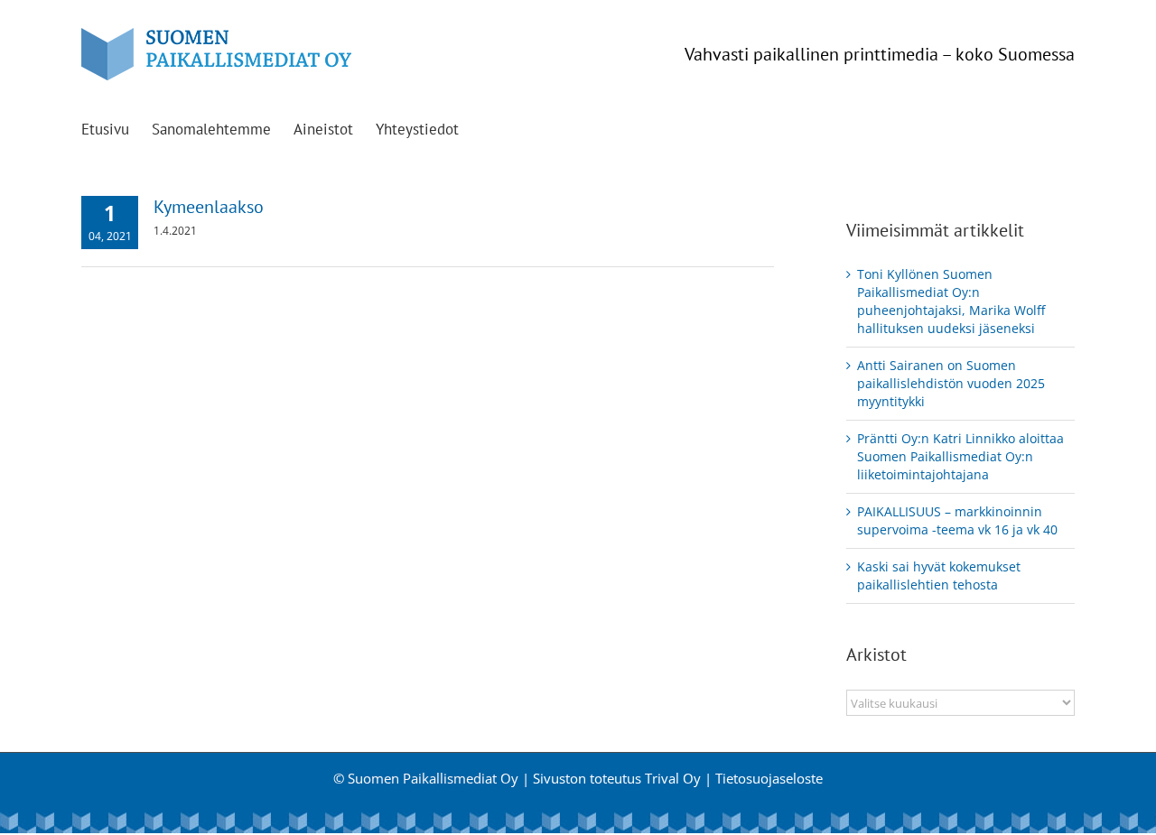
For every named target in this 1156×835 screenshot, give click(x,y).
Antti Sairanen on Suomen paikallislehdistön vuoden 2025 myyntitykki (951, 383)
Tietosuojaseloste (769, 778)
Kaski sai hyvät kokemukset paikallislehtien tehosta (939, 575)
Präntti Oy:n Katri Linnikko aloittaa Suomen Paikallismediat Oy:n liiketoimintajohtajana (960, 456)
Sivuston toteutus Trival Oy (617, 778)
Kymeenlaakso (209, 206)
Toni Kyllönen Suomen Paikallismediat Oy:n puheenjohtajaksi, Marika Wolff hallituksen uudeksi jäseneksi (951, 301)
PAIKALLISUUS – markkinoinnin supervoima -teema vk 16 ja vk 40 (957, 520)
